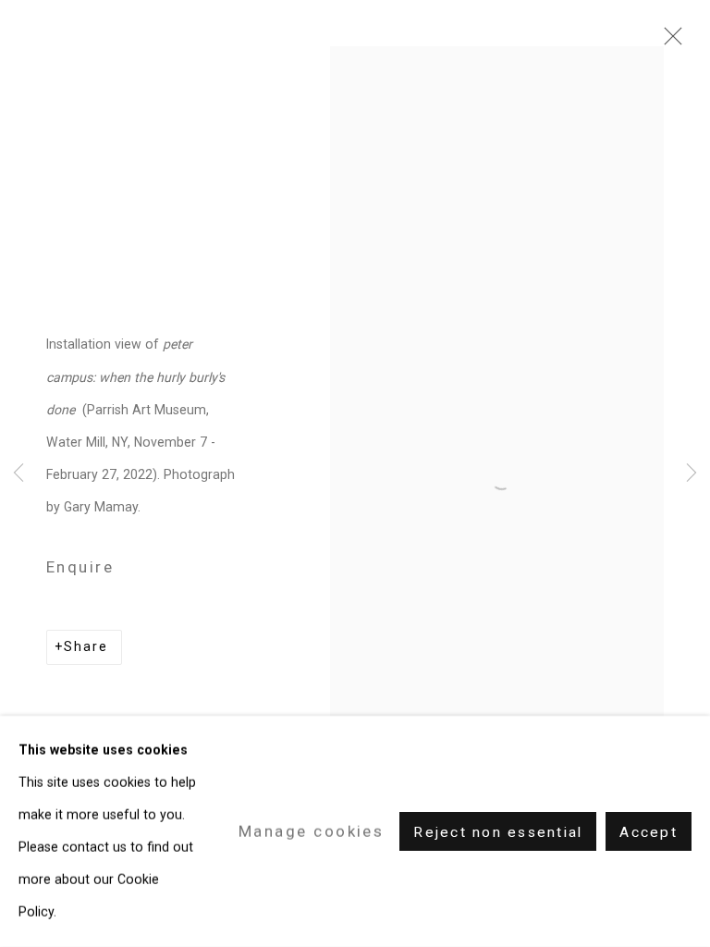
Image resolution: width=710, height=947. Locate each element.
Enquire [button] (80, 567)
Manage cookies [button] (311, 830)
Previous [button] (18, 474)
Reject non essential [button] (497, 832)
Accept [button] (648, 832)
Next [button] (691, 474)
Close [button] (668, 41)
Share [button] (86, 646)
